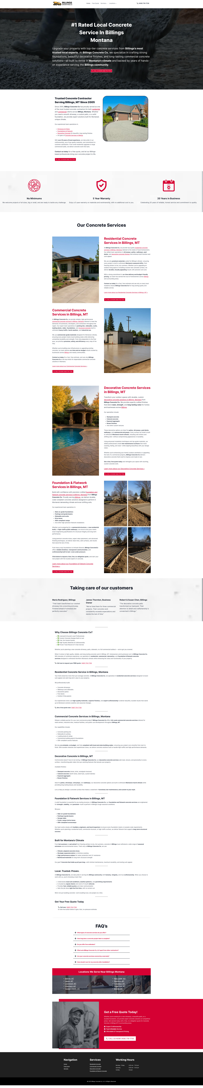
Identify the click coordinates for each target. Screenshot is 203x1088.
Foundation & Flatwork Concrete (98, 1071)
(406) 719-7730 (87, 663)
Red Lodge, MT (120, 979)
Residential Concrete (95, 1064)
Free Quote (95, 3)
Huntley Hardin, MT (72, 989)
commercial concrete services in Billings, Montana (68, 321)
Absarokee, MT (120, 986)
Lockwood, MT (70, 984)
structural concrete (85, 328)
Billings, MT (69, 979)
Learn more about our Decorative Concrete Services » (124, 469)
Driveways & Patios (63, 129)
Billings (146, 276)
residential (96, 109)
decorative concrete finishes (121, 254)
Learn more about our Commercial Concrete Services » (69, 366)
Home (88, 3)
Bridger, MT (118, 989)
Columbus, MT (119, 984)
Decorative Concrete (63, 133)
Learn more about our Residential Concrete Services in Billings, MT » (126, 292)
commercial (62, 112)
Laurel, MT (69, 981)
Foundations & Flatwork (64, 131)
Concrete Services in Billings (74, 135)
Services (66, 1068)
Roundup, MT (119, 981)
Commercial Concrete (95, 1066)
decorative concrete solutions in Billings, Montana (122, 400)
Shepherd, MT (70, 986)
